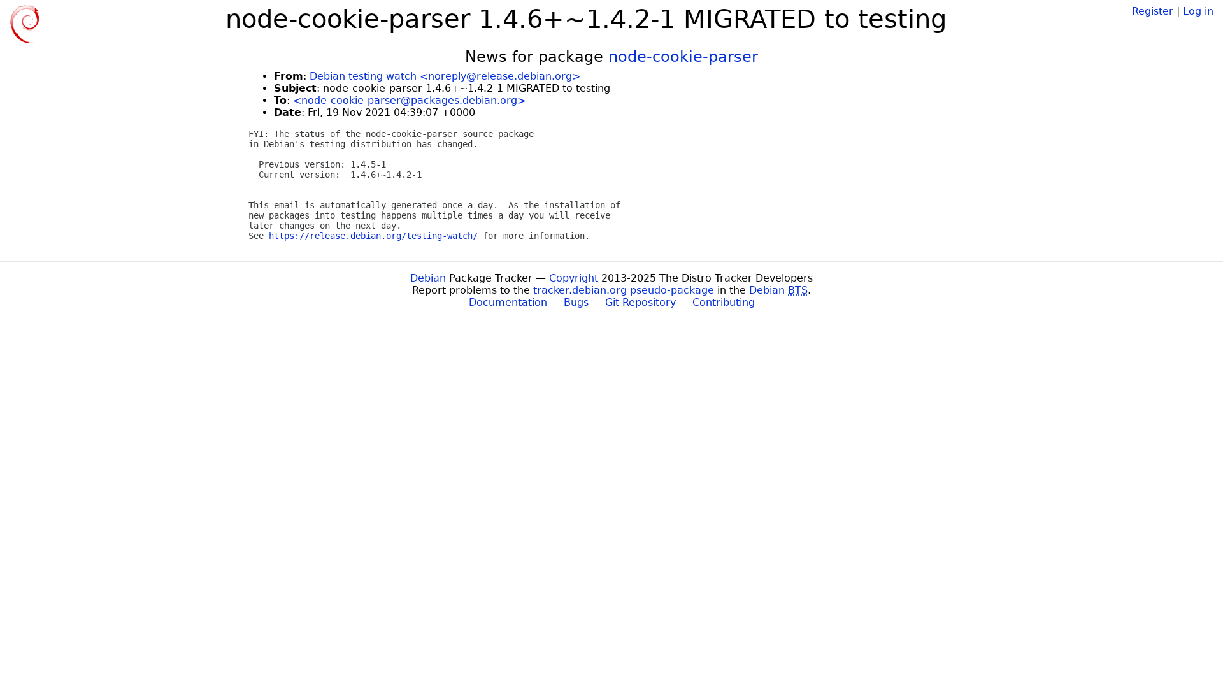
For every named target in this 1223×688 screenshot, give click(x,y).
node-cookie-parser (683, 57)
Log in (1198, 11)
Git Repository (640, 302)
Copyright (573, 278)
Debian (428, 278)
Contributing (723, 302)
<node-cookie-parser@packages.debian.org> (409, 100)
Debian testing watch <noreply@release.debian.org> (445, 76)
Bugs (576, 302)
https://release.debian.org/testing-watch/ (373, 236)
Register (1152, 11)
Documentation (508, 302)
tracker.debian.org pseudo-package (623, 290)
